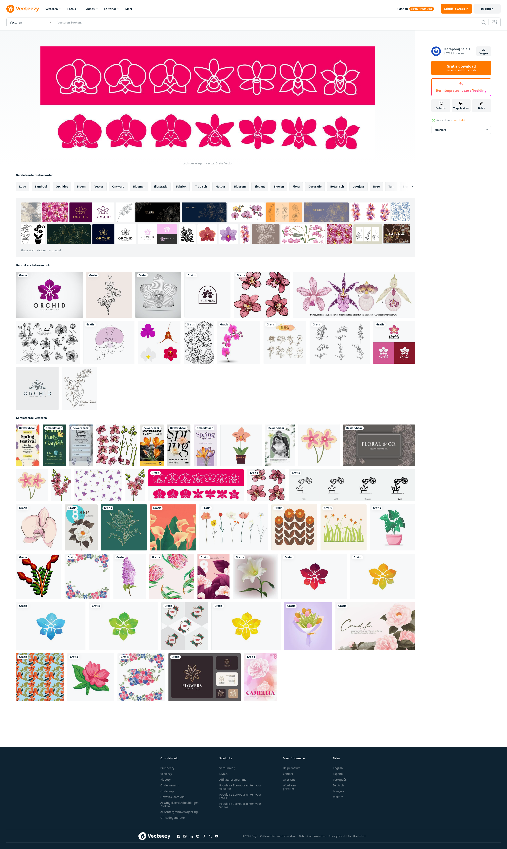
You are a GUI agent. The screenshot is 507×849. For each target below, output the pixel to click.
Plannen (402, 9)
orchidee (62, 186)
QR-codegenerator (172, 818)
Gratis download (461, 68)
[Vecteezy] (22, 9)
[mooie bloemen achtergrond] (344, 527)
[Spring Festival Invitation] (27, 445)
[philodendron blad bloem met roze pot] (392, 527)
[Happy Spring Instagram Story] (81, 445)
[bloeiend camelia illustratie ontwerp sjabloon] (81, 527)
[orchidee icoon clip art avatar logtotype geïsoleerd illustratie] (241, 445)
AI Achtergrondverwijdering (179, 812)
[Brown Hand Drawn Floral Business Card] (379, 445)
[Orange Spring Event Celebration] (152, 445)
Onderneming (169, 785)
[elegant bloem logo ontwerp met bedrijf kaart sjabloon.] (204, 677)
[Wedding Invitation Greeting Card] (280, 445)
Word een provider (289, 787)
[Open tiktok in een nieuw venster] (204, 836)
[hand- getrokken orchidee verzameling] (109, 295)
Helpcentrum (291, 768)
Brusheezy (167, 768)
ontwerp (118, 186)
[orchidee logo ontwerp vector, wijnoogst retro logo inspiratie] (207, 295)
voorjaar (358, 186)
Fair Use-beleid (357, 836)
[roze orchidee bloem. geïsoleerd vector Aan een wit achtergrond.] (39, 527)
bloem (81, 186)
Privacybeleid (337, 836)
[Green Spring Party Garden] (54, 445)
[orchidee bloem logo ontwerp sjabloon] (314, 576)
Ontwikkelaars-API (172, 797)
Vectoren (51, 9)
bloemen (139, 186)
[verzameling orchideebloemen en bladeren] (48, 342)
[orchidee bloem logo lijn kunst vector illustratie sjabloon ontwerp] (37, 388)
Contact (288, 774)
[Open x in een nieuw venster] (210, 836)
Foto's (71, 9)
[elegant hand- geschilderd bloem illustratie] (173, 527)
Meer (128, 9)
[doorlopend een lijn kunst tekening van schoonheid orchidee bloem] (340, 342)
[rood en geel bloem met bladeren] (38, 576)
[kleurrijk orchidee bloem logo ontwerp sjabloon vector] (49, 295)
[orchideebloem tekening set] (354, 295)
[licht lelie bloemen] (255, 576)
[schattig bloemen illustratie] (294, 527)
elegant (260, 186)
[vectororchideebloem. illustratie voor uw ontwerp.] (158, 295)
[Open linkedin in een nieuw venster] (191, 836)
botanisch (337, 186)
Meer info (440, 130)
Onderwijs (167, 791)
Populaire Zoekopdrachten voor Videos (240, 805)
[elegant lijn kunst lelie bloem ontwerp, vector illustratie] (124, 527)
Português (340, 779)
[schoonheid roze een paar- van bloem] (319, 445)
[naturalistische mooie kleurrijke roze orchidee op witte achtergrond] (238, 342)
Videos (90, 9)
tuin (391, 186)
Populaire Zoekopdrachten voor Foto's (240, 796)
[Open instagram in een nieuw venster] (184, 836)
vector (98, 186)
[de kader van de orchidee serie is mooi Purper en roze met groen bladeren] (87, 576)
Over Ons (289, 779)
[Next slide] (409, 186)
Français (338, 791)
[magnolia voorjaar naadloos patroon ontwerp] (40, 677)
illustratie (160, 186)
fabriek (181, 186)
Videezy (165, 779)
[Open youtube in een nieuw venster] (216, 836)
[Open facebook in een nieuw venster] (178, 836)
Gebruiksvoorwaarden (312, 836)
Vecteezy (166, 774)
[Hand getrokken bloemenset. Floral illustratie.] (285, 342)
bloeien (279, 186)
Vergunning (227, 768)
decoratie (315, 186)
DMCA (223, 774)
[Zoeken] (483, 22)
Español (338, 774)
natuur (220, 186)
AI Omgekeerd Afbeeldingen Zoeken (179, 804)
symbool (41, 186)
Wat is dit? (459, 120)
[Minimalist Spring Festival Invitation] (178, 445)
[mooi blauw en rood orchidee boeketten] (141, 677)
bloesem (240, 186)
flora (296, 186)
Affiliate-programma (232, 779)
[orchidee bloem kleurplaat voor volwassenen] (199, 342)
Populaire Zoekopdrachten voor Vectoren (240, 787)
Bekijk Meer (397, 234)
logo (22, 186)
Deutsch (338, 785)
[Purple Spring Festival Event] (205, 445)
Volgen (484, 53)
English (338, 768)
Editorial (110, 9)
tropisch (201, 186)
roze (376, 186)
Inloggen (487, 9)
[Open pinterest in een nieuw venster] (197, 836)
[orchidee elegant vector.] (196, 485)
